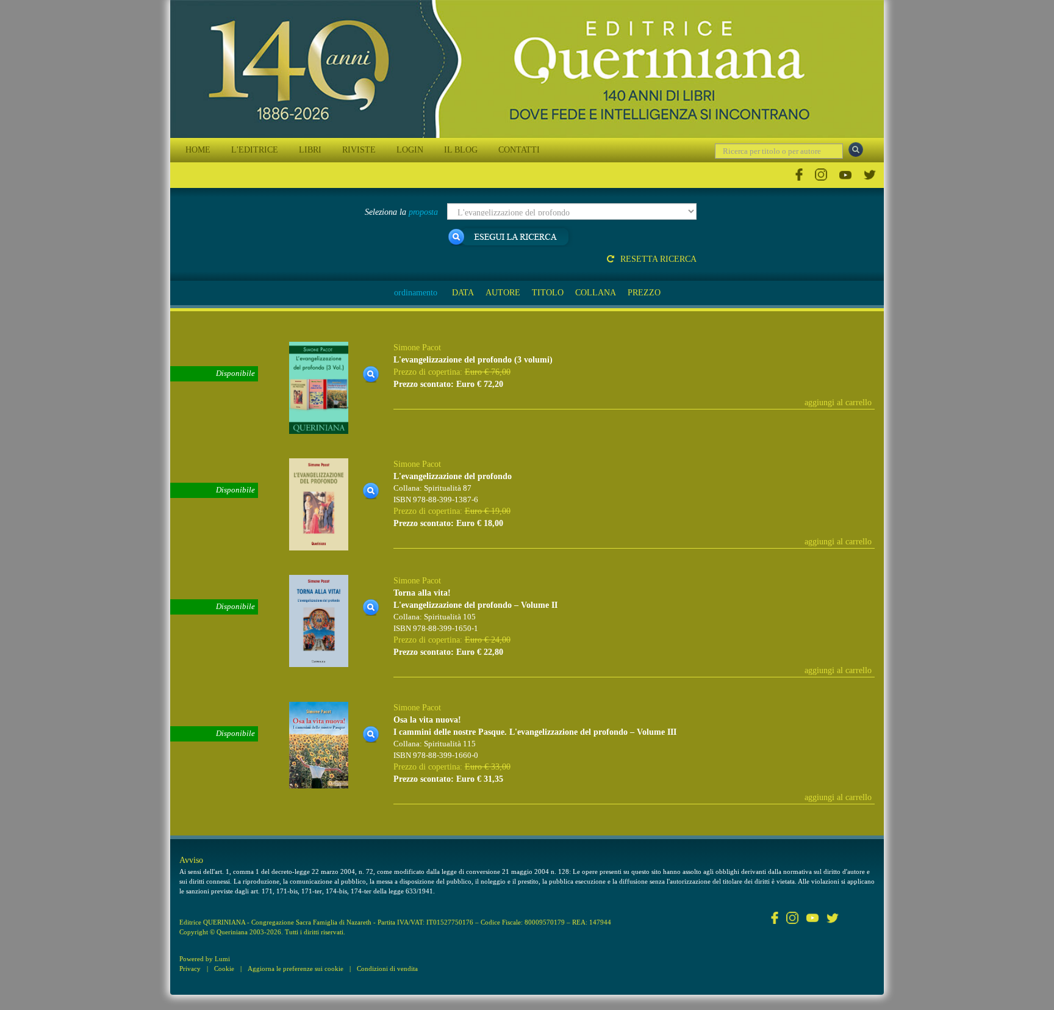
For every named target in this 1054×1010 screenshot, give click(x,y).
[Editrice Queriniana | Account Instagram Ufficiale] (821, 174)
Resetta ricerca (658, 259)
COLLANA (595, 292)
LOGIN (409, 149)
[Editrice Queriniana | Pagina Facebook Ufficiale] (799, 174)
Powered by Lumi (204, 958)
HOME (197, 149)
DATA (463, 292)
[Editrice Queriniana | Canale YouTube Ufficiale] (845, 174)
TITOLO (548, 292)
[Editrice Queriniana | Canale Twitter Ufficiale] (870, 174)
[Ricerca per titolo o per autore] (855, 149)
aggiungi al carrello (838, 402)
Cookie (224, 968)
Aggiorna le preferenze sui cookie (295, 968)
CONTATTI (519, 149)
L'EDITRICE (254, 149)
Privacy (190, 968)
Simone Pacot (417, 347)
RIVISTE (359, 149)
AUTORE (503, 292)
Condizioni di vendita (387, 968)
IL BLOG (461, 149)
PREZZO (644, 292)
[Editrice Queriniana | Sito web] (527, 69)
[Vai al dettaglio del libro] (318, 387)
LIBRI (310, 149)
